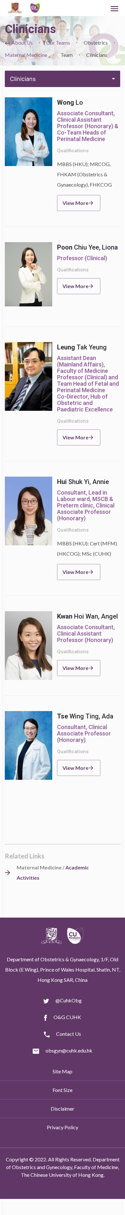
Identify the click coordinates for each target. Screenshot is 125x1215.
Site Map (62, 1071)
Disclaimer (62, 1108)
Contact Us (68, 1034)
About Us (22, 43)
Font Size (62, 1090)
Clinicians (23, 78)
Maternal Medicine (26, 55)
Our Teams (58, 43)
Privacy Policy (62, 1127)
